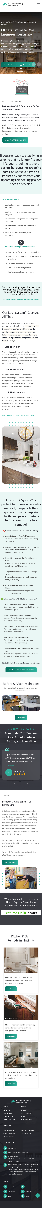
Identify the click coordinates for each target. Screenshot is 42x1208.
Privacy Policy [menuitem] (9, 1120)
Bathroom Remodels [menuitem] (27, 1130)
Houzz (27, 1196)
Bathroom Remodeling (12, 971)
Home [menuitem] (5, 1107)
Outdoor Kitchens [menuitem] (9, 1137)
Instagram (11, 1191)
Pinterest (29, 1191)
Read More (11, 989)
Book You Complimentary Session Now (21, 670)
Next (27, 784)
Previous (15, 784)
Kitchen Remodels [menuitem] (9, 1130)
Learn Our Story (10, 862)
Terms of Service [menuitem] (27, 1120)
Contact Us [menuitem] (8, 1116)
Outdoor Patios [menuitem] (26, 1133)
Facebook (11, 1187)
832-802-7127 (12, 1148)
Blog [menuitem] (23, 1116)
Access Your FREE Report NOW (15, 140)
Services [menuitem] (6, 1110)
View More (21, 717)
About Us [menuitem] (24, 1107)
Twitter (28, 1187)
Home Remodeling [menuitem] (9, 1133)
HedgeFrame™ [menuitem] (8, 1113)
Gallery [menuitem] (24, 1110)
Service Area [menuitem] (26, 1113)
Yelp (9, 1196)
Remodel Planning (11, 1018)
